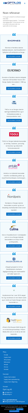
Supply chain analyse (10, 377)
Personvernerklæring (14, 411)
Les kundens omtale (14, 56)
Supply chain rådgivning (10, 382)
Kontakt (6, 369)
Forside (6, 355)
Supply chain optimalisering (11, 379)
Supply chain (7, 357)
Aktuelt (6, 364)
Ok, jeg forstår (20, 409)
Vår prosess (7, 360)
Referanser (7, 362)
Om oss (6, 367)
